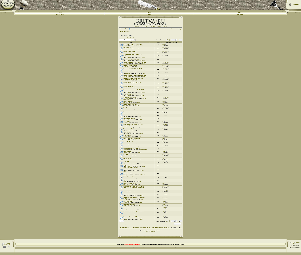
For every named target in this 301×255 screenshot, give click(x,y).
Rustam (124, 181)
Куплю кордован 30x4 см (129, 183)
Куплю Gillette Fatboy (128, 177)
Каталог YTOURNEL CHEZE (130, 65)
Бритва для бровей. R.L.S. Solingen (132, 44)
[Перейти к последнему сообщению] (165, 44)
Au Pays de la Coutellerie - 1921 (131, 59)
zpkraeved (127, 127)
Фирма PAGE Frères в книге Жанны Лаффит (134, 62)
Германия (141, 45)
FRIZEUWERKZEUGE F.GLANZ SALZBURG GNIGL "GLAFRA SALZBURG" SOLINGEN (133, 187)
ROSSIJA (125, 154)
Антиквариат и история (128, 84)
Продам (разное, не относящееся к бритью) (134, 167)
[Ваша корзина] (290, 4)
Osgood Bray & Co (127, 158)
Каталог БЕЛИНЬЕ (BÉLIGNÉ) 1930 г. (132, 82)
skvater (126, 170)
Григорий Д (125, 191)
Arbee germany (127, 207)
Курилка (142, 163)
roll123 (124, 102)
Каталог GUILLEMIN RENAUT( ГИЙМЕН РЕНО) (134, 75)
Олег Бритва (127, 48)
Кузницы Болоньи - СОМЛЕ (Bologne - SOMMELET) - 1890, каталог (133, 79)
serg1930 (164, 207)
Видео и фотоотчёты (141, 146)
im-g (126, 116)
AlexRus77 (125, 174)
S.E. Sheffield (126, 121)
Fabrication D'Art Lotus (129, 118)
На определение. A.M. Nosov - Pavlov (132, 148)
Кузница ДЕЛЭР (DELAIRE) (130, 51)
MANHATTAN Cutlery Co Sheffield (131, 138)
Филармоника (127, 190)
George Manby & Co (128, 141)
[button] (167, 40)
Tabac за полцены (127, 173)
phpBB (148, 230)
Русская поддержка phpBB (151, 231)
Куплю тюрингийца (128, 101)
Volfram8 (125, 152)
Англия (143, 87)
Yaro (163, 141)
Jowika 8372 (126, 161)
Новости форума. (127, 47)
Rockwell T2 (126, 169)
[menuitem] (127, 29)
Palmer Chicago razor (128, 94)
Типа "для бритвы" (128, 107)
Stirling (125, 180)
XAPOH (126, 159)
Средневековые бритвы (129, 97)
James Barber (126, 115)
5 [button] (176, 40)
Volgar (126, 202)
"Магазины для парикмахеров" (164, 247)
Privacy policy (295, 243)
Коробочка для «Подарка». (130, 104)
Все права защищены (184, 247)
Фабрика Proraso (127, 145)
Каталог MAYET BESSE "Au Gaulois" (132, 68)
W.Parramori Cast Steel (129, 194)
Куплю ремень (127, 151)
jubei (124, 184)
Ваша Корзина (296, 4)
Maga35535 (127, 166)
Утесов (163, 111)
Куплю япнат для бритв (129, 204)
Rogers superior (127, 135)
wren (124, 105)
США (143, 95)
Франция (143, 52)
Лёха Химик (125, 199)
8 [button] (179, 40)
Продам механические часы (130, 165)
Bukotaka (127, 163)
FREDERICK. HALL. (128, 201)
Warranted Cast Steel (128, 129)
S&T (124, 146)
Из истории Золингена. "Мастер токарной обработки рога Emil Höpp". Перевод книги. (134, 217)
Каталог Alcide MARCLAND (130, 72)
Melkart (126, 149)
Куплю (138, 102)
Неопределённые (143, 149)
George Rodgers (127, 132)
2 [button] (171, 40)
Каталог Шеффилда (128, 86)
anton (126, 45)
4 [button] (174, 40)
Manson (125, 111)
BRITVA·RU (297, 242)
